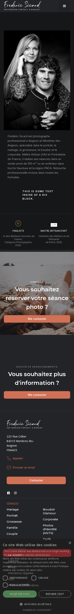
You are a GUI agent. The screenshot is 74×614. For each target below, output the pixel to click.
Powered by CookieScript (37, 609)
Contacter (36, 480)
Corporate (50, 519)
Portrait (12, 515)
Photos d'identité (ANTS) (50, 529)
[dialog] (37, 576)
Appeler (18, 458)
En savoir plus (34, 570)
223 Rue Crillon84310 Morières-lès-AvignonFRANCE (20, 443)
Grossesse (14, 521)
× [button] (69, 543)
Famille (12, 527)
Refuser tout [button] (55, 594)
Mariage (13, 509)
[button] (64, 6)
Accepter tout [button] (20, 594)
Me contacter (37, 319)
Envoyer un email (24, 467)
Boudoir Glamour (49, 511)
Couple (12, 534)
